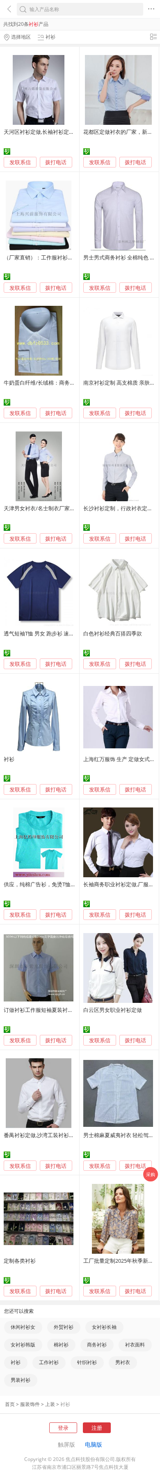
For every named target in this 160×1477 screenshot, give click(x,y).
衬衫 (9, 759)
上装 (50, 1404)
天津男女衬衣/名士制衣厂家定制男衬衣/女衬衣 (59, 508)
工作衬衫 (49, 1362)
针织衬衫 (87, 1362)
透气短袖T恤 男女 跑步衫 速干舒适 (44, 633)
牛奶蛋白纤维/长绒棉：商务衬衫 (42, 382)
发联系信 (20, 162)
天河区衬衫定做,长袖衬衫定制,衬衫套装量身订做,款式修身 (72, 131)
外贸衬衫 (63, 1326)
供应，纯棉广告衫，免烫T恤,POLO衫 (47, 884)
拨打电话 (55, 162)
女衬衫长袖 (104, 1326)
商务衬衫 (97, 1344)
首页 (10, 1404)
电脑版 (93, 1444)
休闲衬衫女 (23, 1326)
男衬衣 (122, 1362)
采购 (150, 1174)
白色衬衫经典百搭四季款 (112, 633)
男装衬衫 (20, 1379)
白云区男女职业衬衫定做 (112, 1010)
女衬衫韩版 (23, 1344)
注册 (96, 1427)
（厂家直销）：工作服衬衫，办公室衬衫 (52, 257)
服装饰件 (30, 1404)
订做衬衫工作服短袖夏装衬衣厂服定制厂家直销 (60, 1010)
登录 (63, 1427)
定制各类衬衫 (20, 1260)
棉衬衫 (61, 1344)
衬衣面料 (135, 1344)
